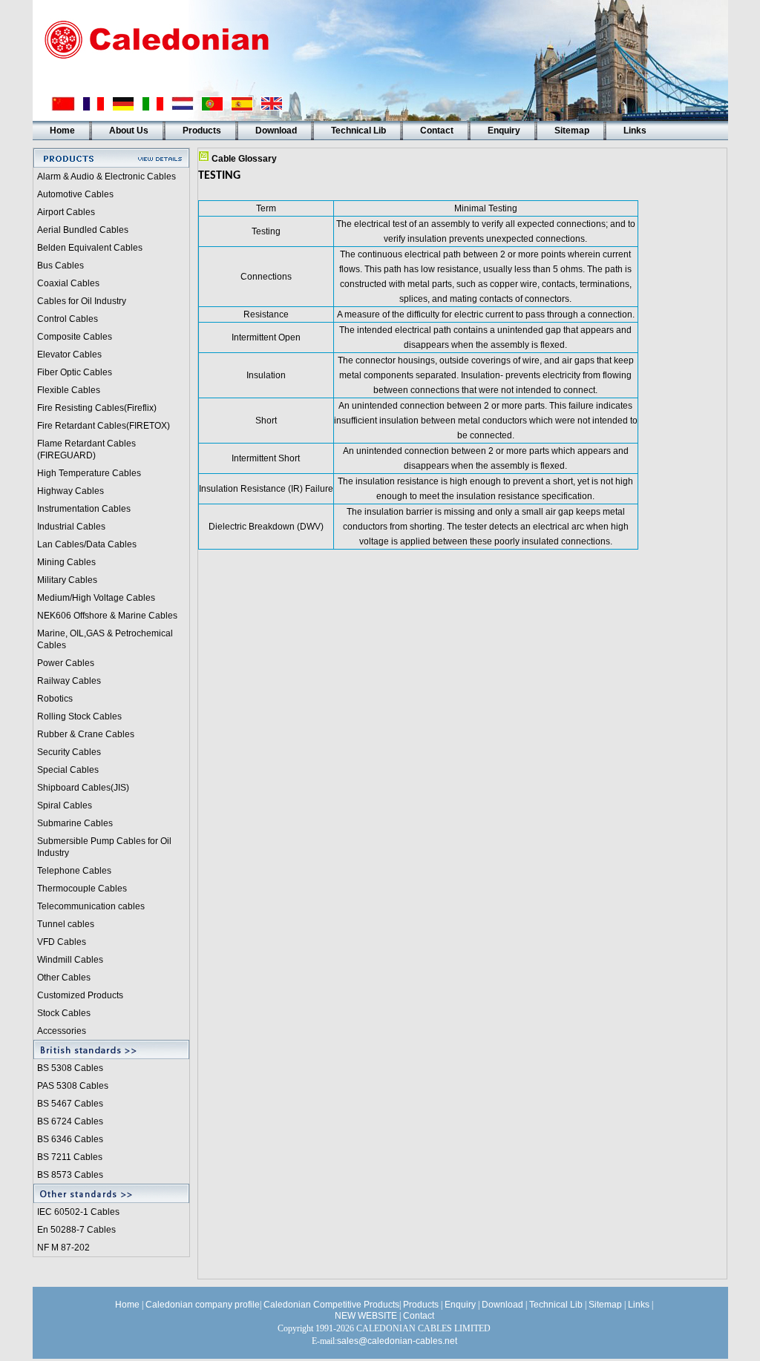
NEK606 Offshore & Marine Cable (105, 615)
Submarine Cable (72, 823)
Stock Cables (64, 1013)
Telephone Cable (72, 871)
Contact (436, 130)
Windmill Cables (70, 960)
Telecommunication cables (91, 906)
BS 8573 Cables (70, 1175)
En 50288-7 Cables (76, 1230)
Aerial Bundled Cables (82, 230)
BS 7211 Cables (69, 1157)
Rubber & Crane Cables (85, 734)
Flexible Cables (68, 390)
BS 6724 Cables (70, 1121)
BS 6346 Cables (70, 1139)
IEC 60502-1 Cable (76, 1212)
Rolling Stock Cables (79, 716)
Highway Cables (70, 491)
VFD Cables (61, 942)
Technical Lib (358, 130)
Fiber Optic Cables (74, 372)
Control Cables (67, 319)
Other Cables (64, 977)
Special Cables (68, 770)
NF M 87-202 (63, 1247)
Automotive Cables (75, 194)
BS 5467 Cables (70, 1103)
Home (62, 130)
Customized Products (80, 995)
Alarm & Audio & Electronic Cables (106, 176)
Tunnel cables (65, 924)
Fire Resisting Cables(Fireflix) (97, 408)
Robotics (55, 698)
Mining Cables (66, 562)
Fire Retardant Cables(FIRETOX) (103, 426)
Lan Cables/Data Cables (87, 544)
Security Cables (69, 752)
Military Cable (65, 580)
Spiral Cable (62, 805)
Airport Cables (66, 212)
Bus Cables (60, 265)
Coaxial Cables (68, 283)
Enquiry (504, 130)
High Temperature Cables (89, 473)
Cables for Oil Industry (81, 301)
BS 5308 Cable (68, 1068)
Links (634, 130)
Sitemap (571, 130)
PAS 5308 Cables (72, 1086)
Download (276, 130)
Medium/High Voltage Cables (96, 598)
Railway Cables (69, 681)
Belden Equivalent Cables (89, 248)
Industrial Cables (71, 526)
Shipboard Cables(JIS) (83, 787)
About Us (128, 130)
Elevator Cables (69, 354)
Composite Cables (74, 337)
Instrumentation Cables (84, 509)
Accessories (61, 1031)
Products (202, 130)
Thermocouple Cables (82, 888)
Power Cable (63, 663)
